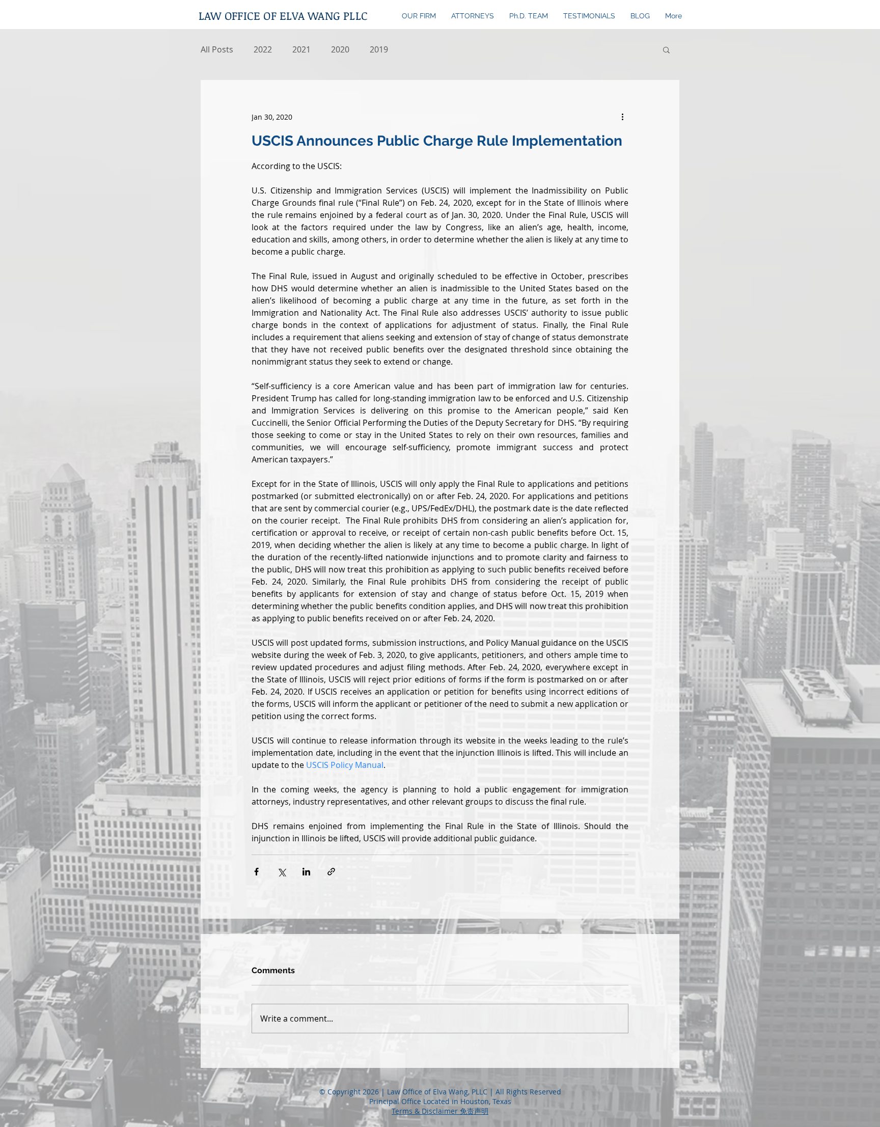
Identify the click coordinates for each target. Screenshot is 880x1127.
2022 (263, 49)
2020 (340, 49)
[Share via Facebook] (256, 871)
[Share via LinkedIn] (306, 871)
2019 (379, 49)
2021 (301, 49)
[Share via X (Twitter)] (281, 871)
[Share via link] (331, 871)
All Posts (217, 49)
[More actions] (622, 117)
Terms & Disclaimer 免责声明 (440, 1111)
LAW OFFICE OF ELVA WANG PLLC (283, 15)
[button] (666, 49)
